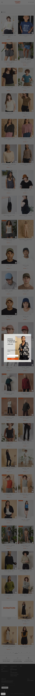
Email (8, 354)
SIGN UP (12, 358)
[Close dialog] (30, 334)
